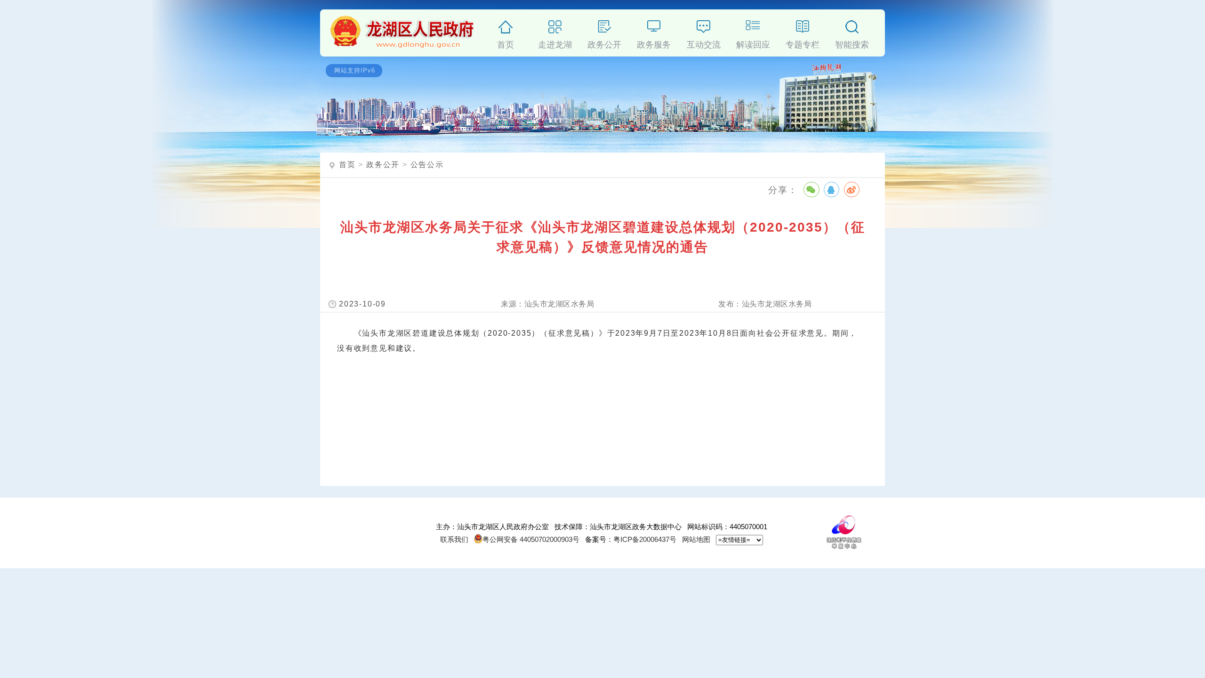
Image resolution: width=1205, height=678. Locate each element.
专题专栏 (802, 43)
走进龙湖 (555, 43)
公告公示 (427, 165)
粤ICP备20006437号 (644, 539)
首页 (505, 43)
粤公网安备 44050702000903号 (530, 539)
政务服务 (654, 43)
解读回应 (753, 43)
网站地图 (696, 539)
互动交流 (704, 43)
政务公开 (604, 43)
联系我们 (454, 539)
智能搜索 (852, 43)
